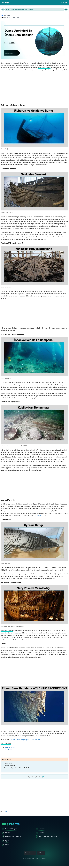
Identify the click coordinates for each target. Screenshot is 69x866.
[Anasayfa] (3, 9)
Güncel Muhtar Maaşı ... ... (11, 765)
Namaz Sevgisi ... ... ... (10, 763)
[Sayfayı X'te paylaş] (28, 776)
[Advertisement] (34, 85)
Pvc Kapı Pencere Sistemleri (48, 836)
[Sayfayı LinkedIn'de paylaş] (32, 776)
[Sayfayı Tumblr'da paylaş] (39, 776)
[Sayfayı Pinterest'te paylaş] (35, 776)
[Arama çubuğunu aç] (56, 2)
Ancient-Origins (10, 747)
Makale (41, 832)
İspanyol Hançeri (39, 515)
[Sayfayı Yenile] (66, 9)
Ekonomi (42, 829)
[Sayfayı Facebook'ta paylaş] (25, 776)
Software (41, 852)
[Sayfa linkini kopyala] (42, 776)
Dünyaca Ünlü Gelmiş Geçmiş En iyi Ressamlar (25, 740)
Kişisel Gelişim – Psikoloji (13, 836)
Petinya (5, 3)
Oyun (7, 841)
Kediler (7, 832)
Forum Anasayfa (30, 852)
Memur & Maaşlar (11, 829)
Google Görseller (10, 750)
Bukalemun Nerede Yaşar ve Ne (12, 770)
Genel (5, 811)
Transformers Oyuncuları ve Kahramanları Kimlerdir (17, 767)
